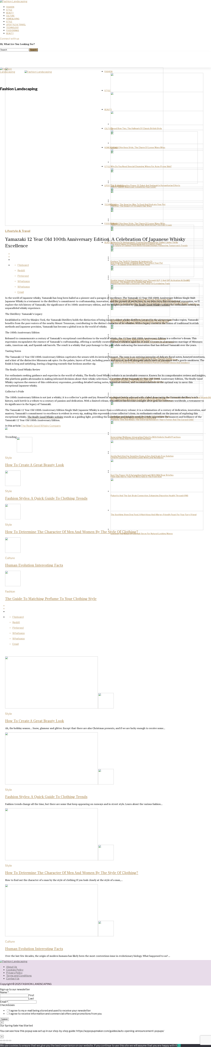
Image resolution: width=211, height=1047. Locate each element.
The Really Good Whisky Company (41, 425)
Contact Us (12, 978)
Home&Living (12, 19)
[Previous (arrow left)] (1, 1043)
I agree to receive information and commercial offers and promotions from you (55, 1013)
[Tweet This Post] (108, 608)
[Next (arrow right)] (4, 1043)
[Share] (4, 1040)
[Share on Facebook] (108, 605)
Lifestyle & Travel (16, 24)
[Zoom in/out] (10, 1040)
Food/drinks (12, 30)
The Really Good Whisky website (152, 304)
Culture (10, 16)
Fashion (10, 7)
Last (31, 998)
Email (4, 1001)
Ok (179, 1045)
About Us (11, 966)
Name (4, 992)
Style (9, 10)
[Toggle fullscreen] (7, 1040)
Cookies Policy (14, 969)
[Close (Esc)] (1, 1040)
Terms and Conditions (19, 975)
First (31, 995)
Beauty (10, 13)
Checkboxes (7, 1005)
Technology (12, 27)
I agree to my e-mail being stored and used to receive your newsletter (50, 1010)
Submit (4, 1019)
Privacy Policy (14, 972)
